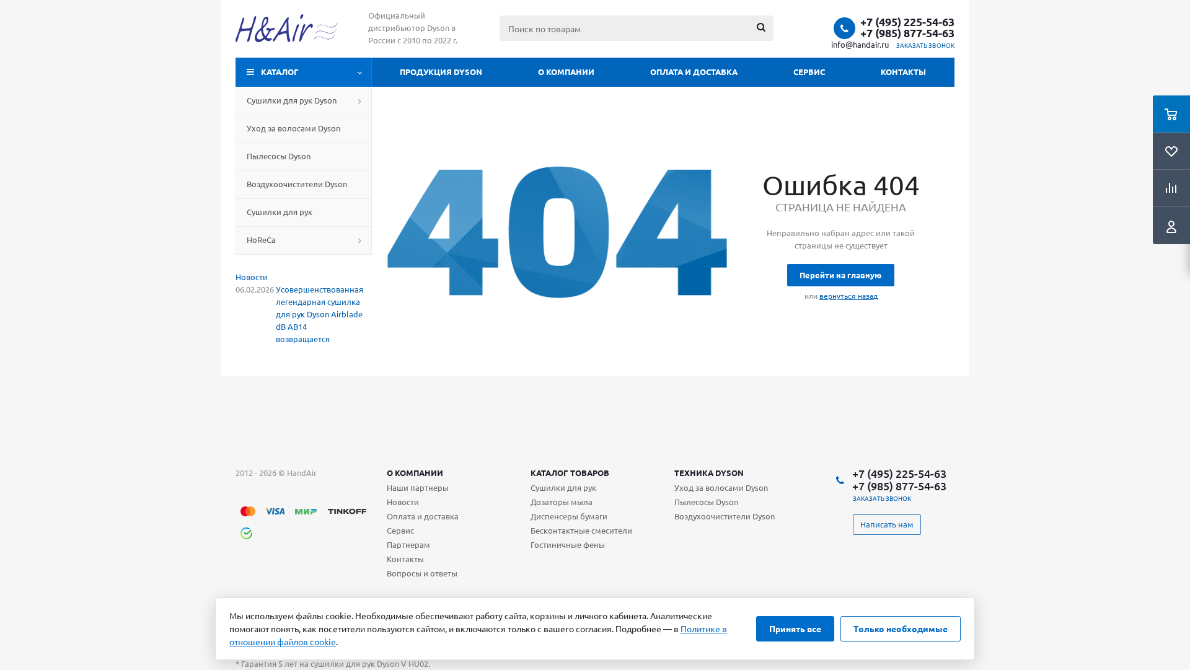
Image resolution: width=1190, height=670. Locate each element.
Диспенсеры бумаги (569, 516)
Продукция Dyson (441, 71)
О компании (566, 71)
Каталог (280, 71)
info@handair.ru (860, 44)
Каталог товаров (570, 472)
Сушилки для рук (563, 487)
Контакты (903, 71)
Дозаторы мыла (562, 501)
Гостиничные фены (568, 544)
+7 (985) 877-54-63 (907, 32)
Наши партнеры (418, 487)
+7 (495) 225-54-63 (907, 21)
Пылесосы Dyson (706, 501)
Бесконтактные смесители (581, 530)
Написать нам (887, 524)
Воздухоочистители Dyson (724, 516)
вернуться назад (848, 296)
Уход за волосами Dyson (721, 487)
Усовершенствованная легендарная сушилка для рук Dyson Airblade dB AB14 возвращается (319, 314)
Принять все (795, 628)
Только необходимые (900, 628)
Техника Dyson (709, 472)
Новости (252, 276)
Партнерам (408, 544)
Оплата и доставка (694, 71)
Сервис (809, 71)
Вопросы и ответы (422, 573)
